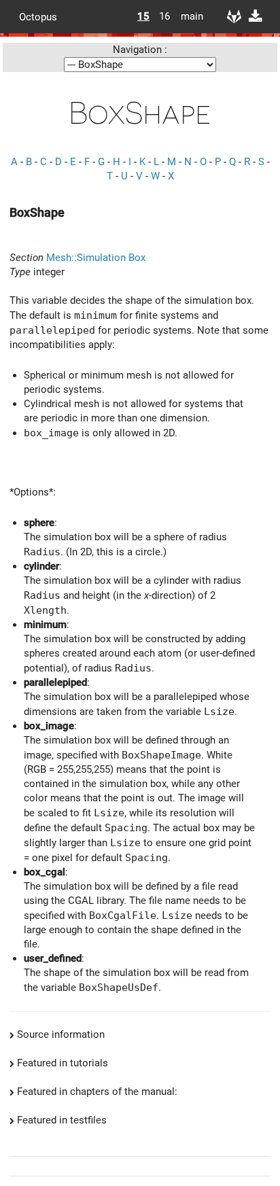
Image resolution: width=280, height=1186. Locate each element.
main (187, 16)
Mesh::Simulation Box (95, 257)
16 (164, 16)
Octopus (38, 16)
